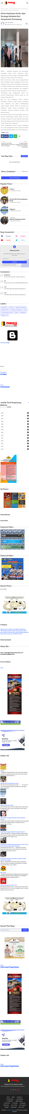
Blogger (7, 1107)
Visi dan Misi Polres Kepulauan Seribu (18, 200)
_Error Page (14, 1105)
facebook (8, 236)
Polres (25, 310)
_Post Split (14, 1103)
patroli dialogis (19, 632)
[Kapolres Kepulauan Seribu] (4, 220)
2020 (15, 430)
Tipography (14, 1107)
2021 (15, 427)
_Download (22, 1103)
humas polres (3, 634)
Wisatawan (23, 312)
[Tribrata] (4, 190)
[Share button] (19, 136)
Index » (2, 385)
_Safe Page (6, 1105)
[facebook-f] (11, 1090)
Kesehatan (5, 387)
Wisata (16, 312)
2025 (15, 416)
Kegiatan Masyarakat (21, 307)
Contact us (19, 1097)
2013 (15, 449)
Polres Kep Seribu (11, 632)
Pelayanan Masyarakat (16, 310)
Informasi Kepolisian (9, 967)
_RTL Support (22, 1105)
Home (2, 8)
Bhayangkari (4, 307)
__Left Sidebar (19, 1099)
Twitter (11, 136)
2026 (15, 413)
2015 (15, 443)
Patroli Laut (10, 634)
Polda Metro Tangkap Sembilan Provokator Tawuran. (12, 832)
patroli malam (11, 630)
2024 (15, 418)
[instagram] (18, 1090)
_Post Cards (7, 1103)
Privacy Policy (9, 1099)
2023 (15, 421)
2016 (15, 441)
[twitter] (13, 1090)
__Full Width (9, 1101)
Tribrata (2, 771)
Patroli (2, 630)
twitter (23, 240)
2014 (15, 446)
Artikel (3, 374)
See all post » (3, 372)
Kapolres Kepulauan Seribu (17, 219)
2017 (15, 438)
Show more (24, 156)
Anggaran (12, 209)
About (13, 1097)
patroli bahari (3, 632)
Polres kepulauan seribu (7, 312)
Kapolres (12, 307)
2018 (15, 435)
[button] (27, 3)
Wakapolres (26, 632)
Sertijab (15, 634)
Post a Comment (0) (14, 178)
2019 (15, 432)
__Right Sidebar (19, 1101)
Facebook (6, 136)
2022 (15, 424)
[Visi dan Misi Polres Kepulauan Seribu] (4, 200)
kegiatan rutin (4, 315)
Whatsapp (15, 136)
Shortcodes (21, 1107)
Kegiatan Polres (5, 310)
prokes (6, 8)
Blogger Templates (11, 1110)
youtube (8, 240)
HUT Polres (19, 634)
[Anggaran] (4, 210)
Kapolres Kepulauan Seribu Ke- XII (8, 885)
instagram (23, 236)
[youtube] (16, 1090)
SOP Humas (3, 872)
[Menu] (2, 3)
